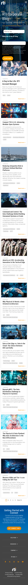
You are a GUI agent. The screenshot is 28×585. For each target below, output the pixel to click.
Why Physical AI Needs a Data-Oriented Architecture (14, 303)
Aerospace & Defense (9, 183)
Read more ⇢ (21, 98)
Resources (13, 544)
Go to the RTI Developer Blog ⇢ (12, 26)
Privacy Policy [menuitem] (9, 572)
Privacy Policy (5, 54)
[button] (26, 2)
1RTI (4, 95)
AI (17, 275)
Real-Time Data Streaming (10, 317)
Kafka (20, 363)
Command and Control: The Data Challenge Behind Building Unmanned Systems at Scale (14, 214)
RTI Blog (13, 557)
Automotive (6, 492)
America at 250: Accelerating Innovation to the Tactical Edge (14, 261)
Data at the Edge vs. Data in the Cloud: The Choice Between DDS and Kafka (14, 345)
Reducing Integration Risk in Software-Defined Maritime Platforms (13, 168)
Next (18, 500)
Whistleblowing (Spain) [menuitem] (13, 576)
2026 (8, 95)
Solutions (13, 537)
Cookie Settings (9, 574)
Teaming (5, 231)
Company (13, 550)
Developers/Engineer (18, 137)
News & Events (7, 137)
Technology (6, 360)
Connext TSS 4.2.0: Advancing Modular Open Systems (13, 123)
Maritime (5, 185)
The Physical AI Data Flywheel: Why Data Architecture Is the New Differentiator (14, 435)
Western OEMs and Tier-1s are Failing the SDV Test (14, 479)
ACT (11, 231)
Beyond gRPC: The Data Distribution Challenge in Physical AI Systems (11, 391)
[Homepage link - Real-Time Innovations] (14, 570)
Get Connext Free (14, 528)
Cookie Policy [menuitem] (18, 572)
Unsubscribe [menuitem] (18, 574)
